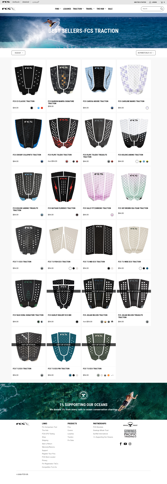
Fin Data (71, 440)
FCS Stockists (98, 427)
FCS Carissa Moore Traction (95, 101)
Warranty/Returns (48, 447)
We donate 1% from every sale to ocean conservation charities (83, 409)
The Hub (100, 9)
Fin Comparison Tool (49, 427)
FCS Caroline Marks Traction (131, 101)
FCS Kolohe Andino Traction (130, 155)
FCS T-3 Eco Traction (92, 369)
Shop (44, 437)
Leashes (67, 9)
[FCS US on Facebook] (121, 444)
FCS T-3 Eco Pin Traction (58, 369)
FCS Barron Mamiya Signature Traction (61, 102)
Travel (89, 9)
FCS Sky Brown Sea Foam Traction (133, 208)
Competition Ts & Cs (49, 467)
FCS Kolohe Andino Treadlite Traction (25, 209)
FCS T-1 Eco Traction (22, 262)
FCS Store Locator (48, 457)
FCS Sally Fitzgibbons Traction (97, 208)
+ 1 (112, 375)
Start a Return (47, 444)
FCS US (25, 474)
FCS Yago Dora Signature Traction (28, 315)
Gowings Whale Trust (100, 430)
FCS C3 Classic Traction (23, 101)
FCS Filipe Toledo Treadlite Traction (95, 156)
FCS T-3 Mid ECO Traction (94, 262)
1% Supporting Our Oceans (103, 437)
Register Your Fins (48, 453)
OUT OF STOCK (64, 291)
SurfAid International (100, 434)
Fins (57, 9)
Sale (110, 9)
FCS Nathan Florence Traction (61, 208)
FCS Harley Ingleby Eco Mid (59, 315)
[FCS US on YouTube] (125, 444)
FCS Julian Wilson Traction (95, 315)
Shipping (45, 440)
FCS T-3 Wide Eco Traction (129, 262)
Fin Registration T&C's (50, 463)
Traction (77, 9)
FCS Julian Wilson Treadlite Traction (130, 316)
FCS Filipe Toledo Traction (60, 155)
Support (45, 450)
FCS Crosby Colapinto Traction (27, 155)
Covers (70, 430)
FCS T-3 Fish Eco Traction (59, 262)
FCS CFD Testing (48, 434)
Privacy (44, 460)
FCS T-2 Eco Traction (22, 369)
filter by (18, 53)
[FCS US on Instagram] (130, 444)
